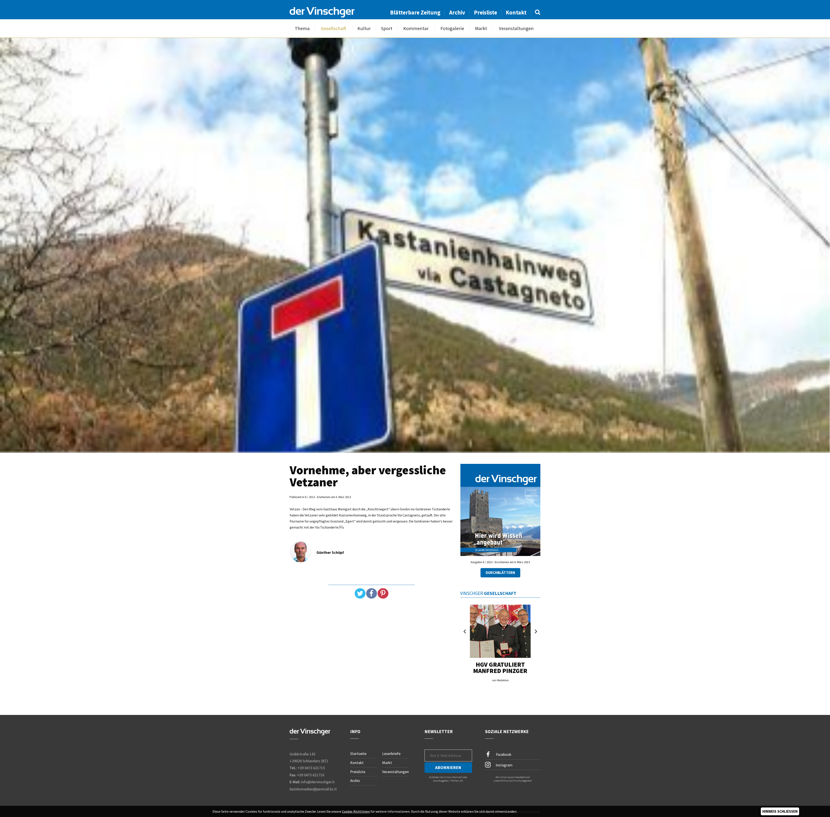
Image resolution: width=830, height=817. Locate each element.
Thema (302, 28)
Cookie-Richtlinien (356, 811)
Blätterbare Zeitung (415, 12)
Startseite (358, 753)
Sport (386, 28)
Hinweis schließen (780, 811)
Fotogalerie (452, 28)
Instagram (503, 765)
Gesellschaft (333, 28)
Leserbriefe (391, 753)
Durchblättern (500, 572)
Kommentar (416, 28)
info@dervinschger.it (318, 781)
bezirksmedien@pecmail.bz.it (313, 789)
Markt (481, 28)
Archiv (457, 12)
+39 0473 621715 (311, 767)
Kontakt (516, 12)
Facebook (503, 754)
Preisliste (485, 12)
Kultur (364, 28)
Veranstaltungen (516, 28)
